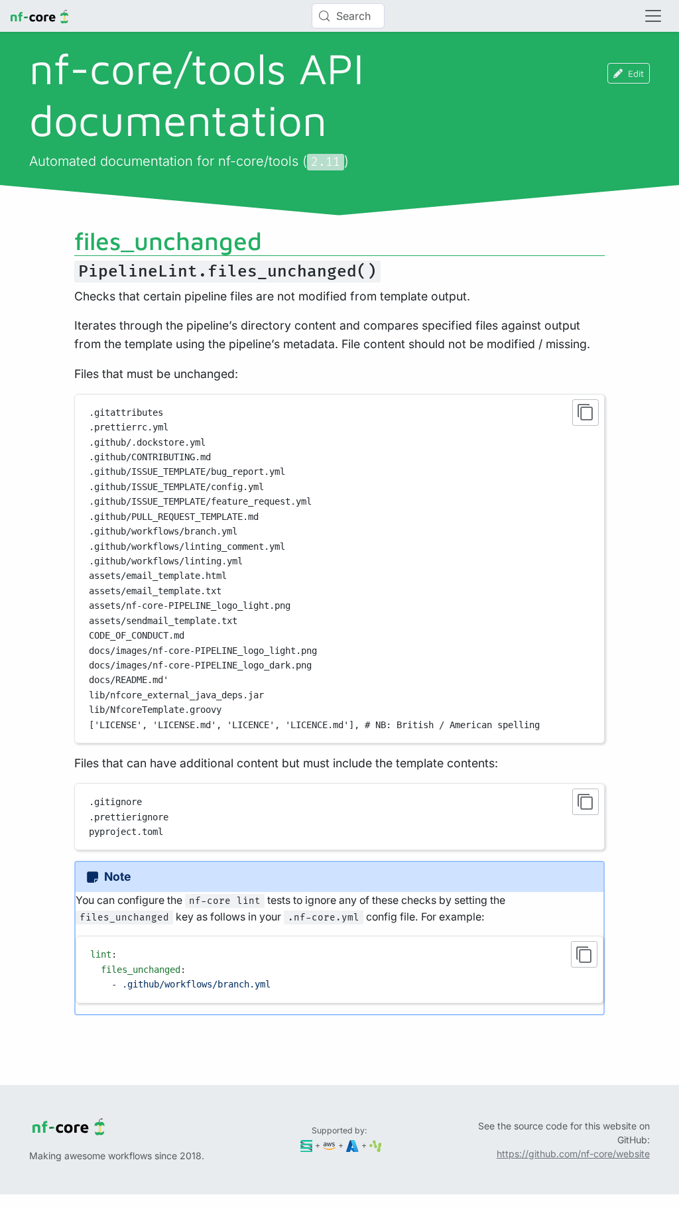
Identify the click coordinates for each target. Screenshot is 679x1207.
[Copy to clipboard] (585, 412)
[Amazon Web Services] (329, 1145)
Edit (636, 73)
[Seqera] (306, 1145)
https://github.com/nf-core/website (573, 1153)
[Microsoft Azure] (352, 1145)
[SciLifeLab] (375, 1145)
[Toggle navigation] (653, 16)
